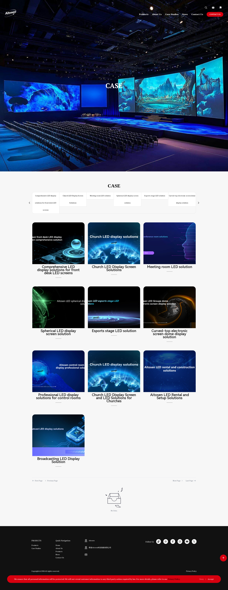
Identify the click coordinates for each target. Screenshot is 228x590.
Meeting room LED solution (100, 196)
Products (143, 14)
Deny (201, 579)
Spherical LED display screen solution (127, 199)
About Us (157, 14)
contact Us (215, 14)
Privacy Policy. (174, 579)
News (185, 14)
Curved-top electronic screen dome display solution (182, 199)
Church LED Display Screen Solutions (73, 199)
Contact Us (197, 14)
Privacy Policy (191, 571)
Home (58, 545)
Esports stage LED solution (154, 196)
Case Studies (172, 14)
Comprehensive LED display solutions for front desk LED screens (45, 203)
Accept (211, 579)
